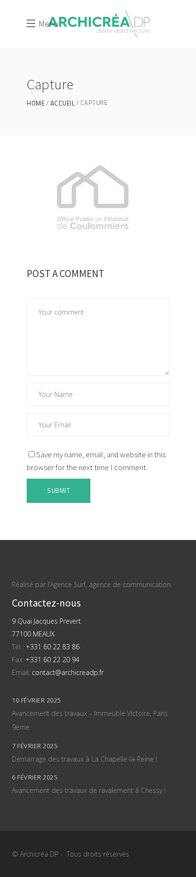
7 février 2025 (34, 746)
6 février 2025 (34, 777)
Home (36, 103)
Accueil (62, 103)
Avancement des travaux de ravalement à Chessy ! (89, 790)
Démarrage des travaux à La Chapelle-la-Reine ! (84, 758)
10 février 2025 (36, 700)
